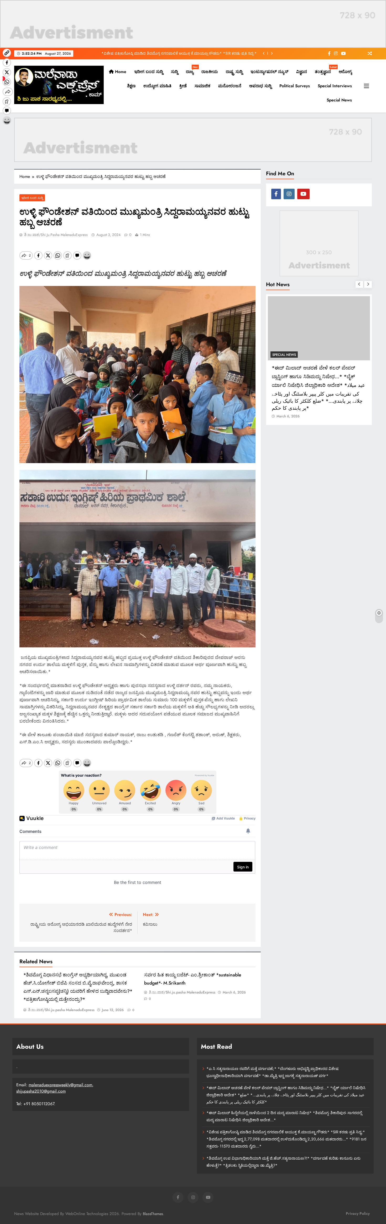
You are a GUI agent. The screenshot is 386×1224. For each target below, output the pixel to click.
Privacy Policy (358, 1213)
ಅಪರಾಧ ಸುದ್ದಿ (260, 86)
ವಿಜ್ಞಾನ (301, 72)
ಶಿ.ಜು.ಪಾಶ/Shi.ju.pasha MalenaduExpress (56, 234)
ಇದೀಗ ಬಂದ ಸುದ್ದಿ (148, 72)
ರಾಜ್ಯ (191, 70)
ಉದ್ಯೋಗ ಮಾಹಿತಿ (157, 86)
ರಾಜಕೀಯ (209, 72)
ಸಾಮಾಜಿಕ (202, 86)
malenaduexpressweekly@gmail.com (60, 1085)
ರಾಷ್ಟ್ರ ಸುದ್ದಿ (234, 72)
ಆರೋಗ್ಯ (345, 72)
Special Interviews (335, 86)
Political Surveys (294, 86)
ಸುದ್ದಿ (174, 72)
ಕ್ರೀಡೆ (183, 86)
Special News (339, 100)
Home (120, 72)
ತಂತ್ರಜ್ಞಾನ (325, 70)
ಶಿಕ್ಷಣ (131, 86)
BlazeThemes (153, 1213)
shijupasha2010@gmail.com (41, 1091)
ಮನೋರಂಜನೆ (229, 86)
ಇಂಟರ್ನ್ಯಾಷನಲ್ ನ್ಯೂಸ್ (269, 72)
